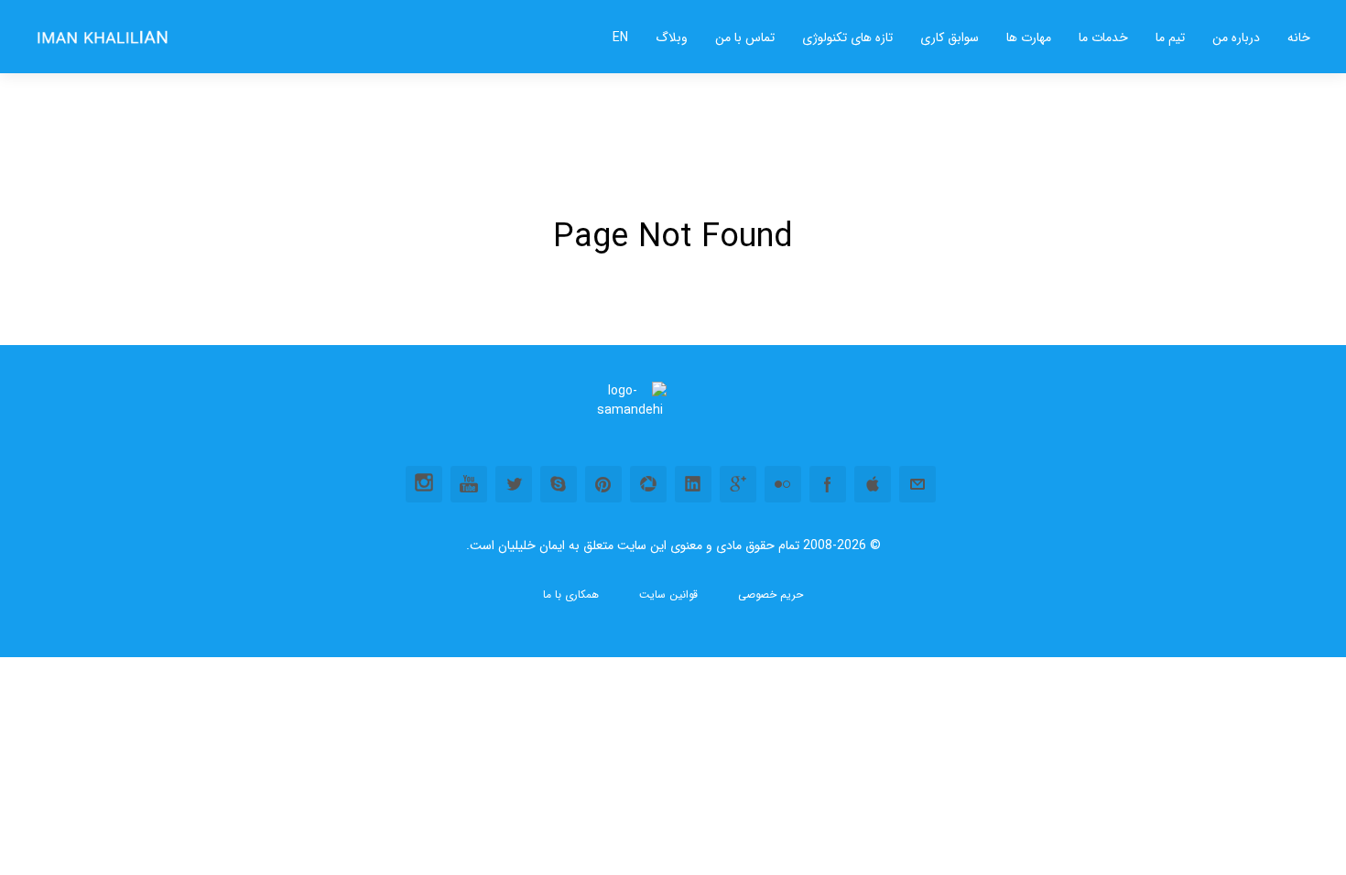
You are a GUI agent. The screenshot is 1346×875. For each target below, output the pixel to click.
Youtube (468, 484)
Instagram (424, 484)
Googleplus (738, 484)
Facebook (827, 484)
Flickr (783, 484)
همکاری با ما (571, 595)
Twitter (513, 484)
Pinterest (603, 484)
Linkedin (693, 484)
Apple (872, 484)
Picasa (648, 484)
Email (917, 484)
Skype (558, 484)
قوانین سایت (668, 595)
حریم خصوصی (770, 595)
